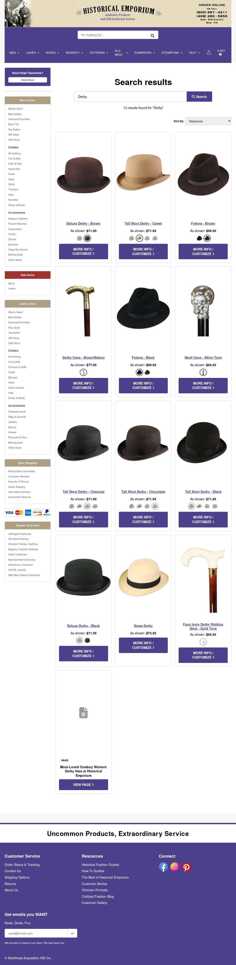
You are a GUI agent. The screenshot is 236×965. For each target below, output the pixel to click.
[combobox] (129, 96)
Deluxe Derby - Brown (83, 223)
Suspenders (15, 229)
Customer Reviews (19, 476)
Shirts (11, 184)
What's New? (15, 108)
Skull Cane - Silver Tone (203, 357)
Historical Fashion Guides (100, 864)
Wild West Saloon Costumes (24, 575)
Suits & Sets (15, 163)
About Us (11, 890)
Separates (14, 169)
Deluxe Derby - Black (83, 626)
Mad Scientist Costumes (21, 559)
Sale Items (14, 139)
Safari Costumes (17, 554)
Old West (119, 52)
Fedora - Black (143, 357)
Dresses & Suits (17, 367)
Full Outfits (14, 158)
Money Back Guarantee (21, 471)
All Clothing (14, 153)
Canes (12, 234)
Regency (73, 52)
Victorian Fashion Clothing (22, 544)
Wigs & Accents (17, 416)
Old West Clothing (18, 539)
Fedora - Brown (203, 223)
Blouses (12, 377)
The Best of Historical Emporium (105, 877)
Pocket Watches (17, 223)
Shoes (51, 52)
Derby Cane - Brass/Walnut (83, 357)
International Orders (19, 492)
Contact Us (13, 870)
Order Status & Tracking (22, 864)
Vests (11, 179)
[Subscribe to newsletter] (72, 933)
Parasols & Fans (17, 437)
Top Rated (14, 129)
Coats (11, 174)
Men (12, 52)
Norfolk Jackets (17, 569)
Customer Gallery (94, 902)
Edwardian (143, 52)
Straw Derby (143, 626)
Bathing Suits (15, 254)
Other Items (15, 260)
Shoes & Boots (16, 205)
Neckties (13, 199)
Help (192, 52)
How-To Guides (93, 870)
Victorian (97, 52)
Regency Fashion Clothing (23, 549)
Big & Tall (13, 124)
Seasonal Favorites (19, 119)
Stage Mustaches (18, 249)
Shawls (12, 432)
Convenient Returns (19, 497)
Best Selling (14, 114)
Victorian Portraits (95, 890)
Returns (10, 883)
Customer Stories (94, 883)
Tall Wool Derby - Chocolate (143, 491)
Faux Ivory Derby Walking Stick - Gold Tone (203, 626)
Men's (11, 283)
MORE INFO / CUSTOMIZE (83, 251)
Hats (11, 194)
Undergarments (17, 411)
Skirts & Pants (16, 387)
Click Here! (27, 80)
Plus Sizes (14, 327)
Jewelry (12, 422)
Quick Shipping (16, 486)
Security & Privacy (18, 481)
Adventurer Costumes (20, 564)
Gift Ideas (13, 134)
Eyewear (13, 244)
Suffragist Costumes (19, 533)
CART (221, 51)
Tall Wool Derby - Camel (143, 223)
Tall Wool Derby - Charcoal (83, 491)
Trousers (13, 189)
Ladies (31, 52)
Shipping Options (17, 877)
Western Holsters (18, 218)
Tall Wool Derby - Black (203, 491)
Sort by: (179, 121)
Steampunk (170, 52)
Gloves (12, 239)
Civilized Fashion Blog (98, 896)
